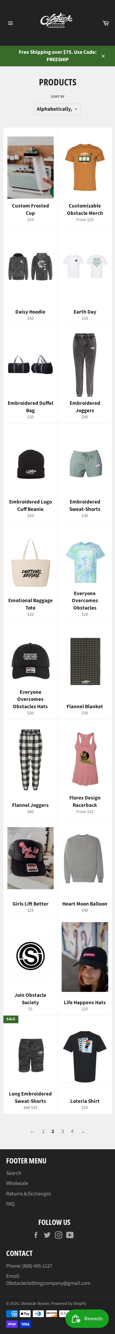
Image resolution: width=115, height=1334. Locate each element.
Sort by (57, 96)
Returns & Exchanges (28, 1194)
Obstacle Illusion (35, 1303)
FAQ (10, 1204)
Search (13, 1173)
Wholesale (17, 1183)
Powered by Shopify (68, 1303)
